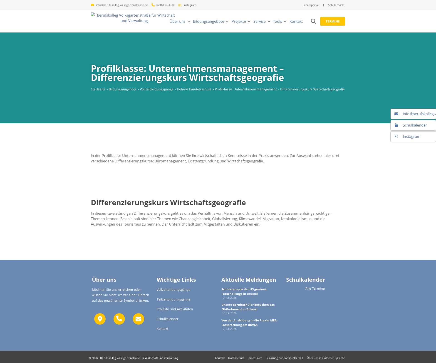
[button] (180, 21)
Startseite (98, 89)
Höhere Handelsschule (194, 89)
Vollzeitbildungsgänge (156, 89)
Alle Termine (315, 288)
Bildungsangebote (122, 89)
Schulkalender (305, 279)
